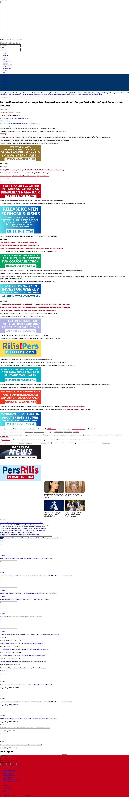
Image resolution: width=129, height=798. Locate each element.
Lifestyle (5, 63)
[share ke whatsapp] (13, 118)
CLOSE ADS (3, 0)
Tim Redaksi (6, 787)
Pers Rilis (5, 70)
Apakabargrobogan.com (10, 779)
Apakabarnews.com (9, 770)
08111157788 (76, 432)
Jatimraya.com (72, 410)
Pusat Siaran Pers (39, 432)
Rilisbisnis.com (4, 277)
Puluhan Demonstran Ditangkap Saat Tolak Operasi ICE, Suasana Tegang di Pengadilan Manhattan (73, 95)
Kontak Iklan (6, 793)
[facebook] (3, 43)
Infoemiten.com (66, 406)
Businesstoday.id (79, 406)
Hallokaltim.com (85, 410)
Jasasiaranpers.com (78, 429)
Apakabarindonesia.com (10, 772)
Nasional (5, 55)
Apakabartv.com (8, 774)
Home (4, 53)
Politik (4, 57)
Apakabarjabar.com (9, 775)
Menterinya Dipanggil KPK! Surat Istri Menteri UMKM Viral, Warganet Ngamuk (80, 93)
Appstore (43, 443)
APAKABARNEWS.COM (7, 137)
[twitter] (8, 43)
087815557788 (68, 432)
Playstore (29, 443)
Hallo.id (21, 443)
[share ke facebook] (3, 118)
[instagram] (13, 43)
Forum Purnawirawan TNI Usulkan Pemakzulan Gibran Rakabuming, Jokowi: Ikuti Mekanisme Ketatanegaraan (35, 304)
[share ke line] (23, 118)
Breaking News (7, 538)
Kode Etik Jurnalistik (7, 788)
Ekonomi (5, 59)
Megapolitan (6, 61)
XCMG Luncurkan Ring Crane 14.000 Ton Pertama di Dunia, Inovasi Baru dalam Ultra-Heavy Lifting (28, 719)
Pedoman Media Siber (8, 790)
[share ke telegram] (19, 118)
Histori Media (6, 785)
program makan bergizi (54, 538)
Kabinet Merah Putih (18, 538)
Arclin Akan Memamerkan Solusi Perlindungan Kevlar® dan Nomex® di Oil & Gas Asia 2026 (26, 685)
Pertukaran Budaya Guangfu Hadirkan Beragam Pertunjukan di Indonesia (21, 745)
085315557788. (4, 437)
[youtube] (18, 43)
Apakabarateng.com (9, 777)
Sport (4, 66)
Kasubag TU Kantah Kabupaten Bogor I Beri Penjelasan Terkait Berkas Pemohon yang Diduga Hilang (29, 93)
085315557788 (58, 432)
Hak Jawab (5, 791)
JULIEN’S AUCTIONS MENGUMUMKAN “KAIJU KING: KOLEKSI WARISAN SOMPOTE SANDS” (25, 728)
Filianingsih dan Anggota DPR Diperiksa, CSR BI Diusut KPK (18, 242)
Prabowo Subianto (41, 538)
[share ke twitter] (8, 118)
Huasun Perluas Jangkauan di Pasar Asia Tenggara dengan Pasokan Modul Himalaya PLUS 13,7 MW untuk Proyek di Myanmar (36, 702)
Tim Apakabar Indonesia (7, 112)
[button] (1, 134)
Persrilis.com (6, 440)
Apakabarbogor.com (9, 781)
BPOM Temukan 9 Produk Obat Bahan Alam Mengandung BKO (26, 95)
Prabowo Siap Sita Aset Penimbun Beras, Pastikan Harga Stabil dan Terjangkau (25, 173)
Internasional (7, 68)
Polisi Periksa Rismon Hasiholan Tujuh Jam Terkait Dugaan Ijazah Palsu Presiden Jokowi (28, 310)
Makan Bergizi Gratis (30, 538)
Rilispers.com (29, 432)
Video (4, 72)
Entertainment (7, 65)
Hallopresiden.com (9, 204)
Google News (106, 443)
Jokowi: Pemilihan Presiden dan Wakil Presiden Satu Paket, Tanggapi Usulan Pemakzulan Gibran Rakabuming (35, 307)
